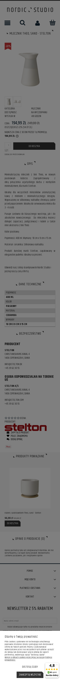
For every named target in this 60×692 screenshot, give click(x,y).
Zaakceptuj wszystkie (30, 675)
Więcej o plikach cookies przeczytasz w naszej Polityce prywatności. (28, 659)
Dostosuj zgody (30, 667)
